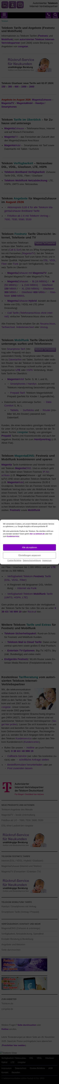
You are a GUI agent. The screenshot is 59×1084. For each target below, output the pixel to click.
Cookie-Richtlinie (14, 560)
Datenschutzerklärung (32, 560)
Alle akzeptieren (29, 547)
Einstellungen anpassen (29, 555)
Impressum (47, 560)
